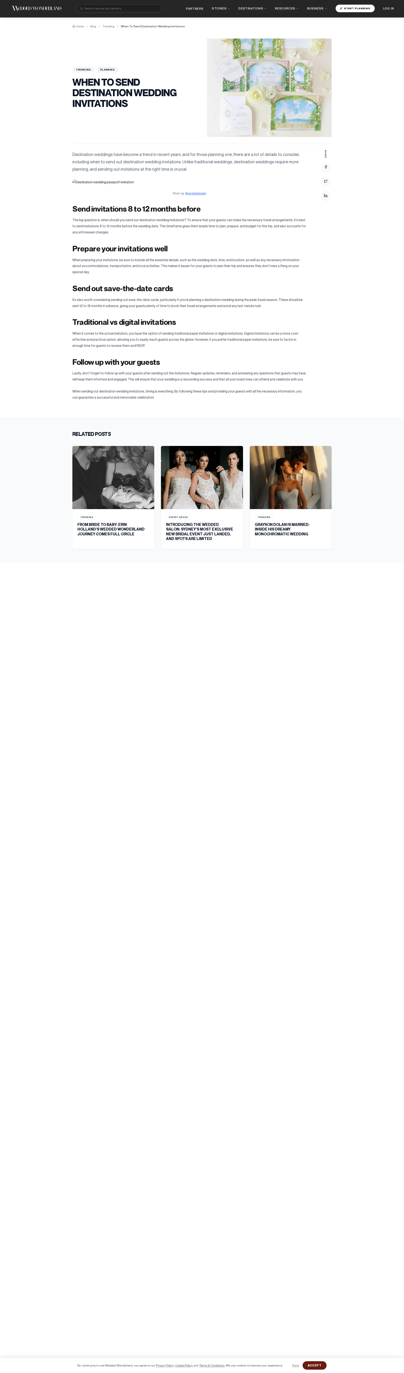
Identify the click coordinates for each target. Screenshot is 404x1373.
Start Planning (357, 8)
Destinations (250, 8)
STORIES (219, 8)
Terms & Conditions (212, 1365)
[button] (189, 182)
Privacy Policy (165, 1365)
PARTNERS (194, 8)
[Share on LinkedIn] (325, 195)
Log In (388, 8)
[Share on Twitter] (325, 181)
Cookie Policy (184, 1365)
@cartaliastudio (195, 193)
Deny (295, 1365)
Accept (315, 1365)
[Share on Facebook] (325, 167)
